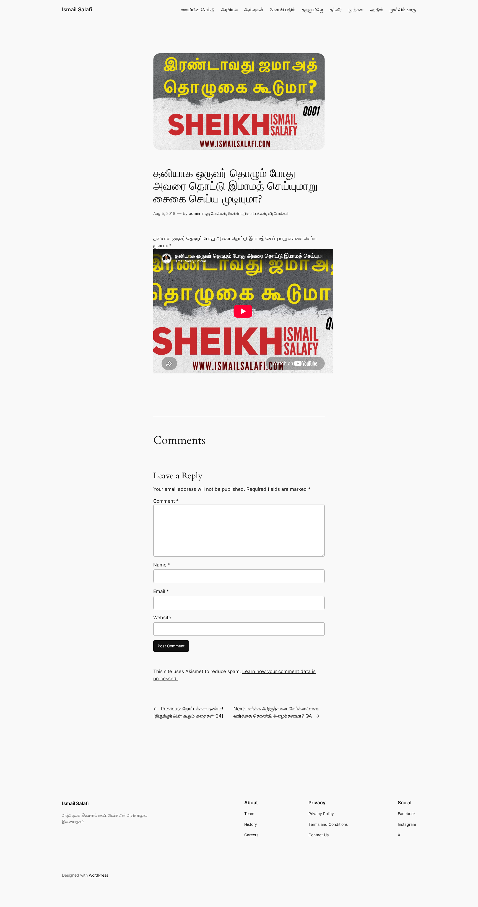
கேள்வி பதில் (238, 213)
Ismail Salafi (77, 9)
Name (161, 565)
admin (194, 213)
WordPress (98, 875)
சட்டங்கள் (258, 213)
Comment (166, 501)
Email (161, 591)
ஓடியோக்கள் (216, 213)
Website (162, 617)
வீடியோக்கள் (278, 213)
